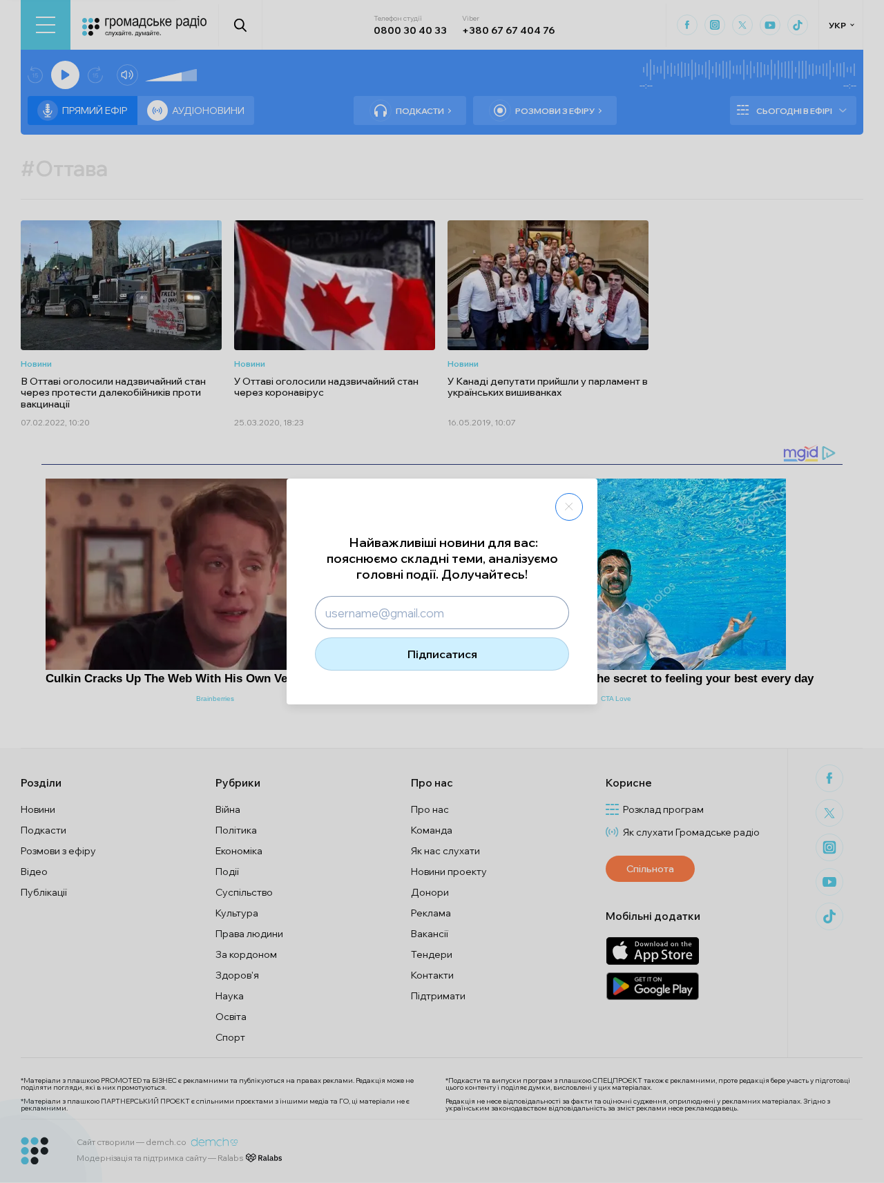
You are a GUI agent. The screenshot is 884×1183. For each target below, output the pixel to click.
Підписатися (442, 654)
